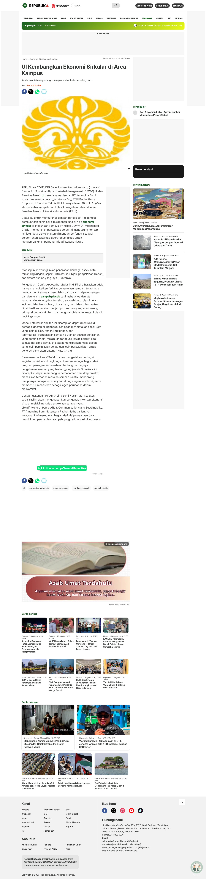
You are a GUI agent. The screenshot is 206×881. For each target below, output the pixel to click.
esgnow (147, 18)
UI (43, 195)
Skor (68, 809)
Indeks (178, 18)
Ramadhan (49, 830)
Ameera (25, 809)
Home (24, 59)
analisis (111, 18)
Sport (68, 818)
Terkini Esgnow (141, 184)
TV (169, 18)
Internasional (28, 822)
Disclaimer (27, 849)
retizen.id (178, 5)
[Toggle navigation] (25, 5)
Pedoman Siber (73, 844)
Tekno (47, 822)
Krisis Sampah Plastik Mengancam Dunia (34, 258)
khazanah (76, 18)
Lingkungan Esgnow (48, 59)
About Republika (30, 844)
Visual (47, 826)
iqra (89, 18)
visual (160, 18)
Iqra (46, 814)
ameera (28, 18)
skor (63, 18)
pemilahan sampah (81, 488)
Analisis (47, 818)
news (99, 18)
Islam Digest (72, 814)
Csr (40, 25)
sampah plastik (50, 296)
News (24, 818)
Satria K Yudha (34, 85)
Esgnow (33, 59)
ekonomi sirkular (60, 488)
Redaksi (48, 844)
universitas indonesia (39, 488)
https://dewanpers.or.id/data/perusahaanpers (46, 865)
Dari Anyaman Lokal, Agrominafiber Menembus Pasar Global (159, 113)
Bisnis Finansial (129, 18)
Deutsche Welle (144, 5)
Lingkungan (30, 25)
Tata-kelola (49, 25)
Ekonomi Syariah (47, 18)
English (69, 826)
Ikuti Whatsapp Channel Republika (64, 468)
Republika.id (162, 5)
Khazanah (26, 814)
